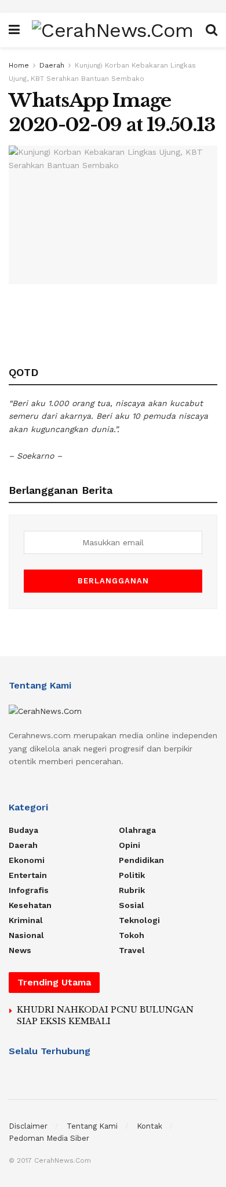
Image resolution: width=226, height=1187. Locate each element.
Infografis (29, 890)
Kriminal (26, 920)
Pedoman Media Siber (49, 1138)
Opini (129, 845)
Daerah (51, 65)
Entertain (28, 875)
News (20, 950)
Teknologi (139, 920)
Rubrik (132, 890)
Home (19, 65)
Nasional (26, 935)
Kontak (149, 1126)
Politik (132, 875)
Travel (132, 950)
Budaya (23, 830)
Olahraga (137, 830)
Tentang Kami (92, 1126)
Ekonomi (27, 860)
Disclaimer (28, 1126)
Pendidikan (141, 860)
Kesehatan (30, 905)
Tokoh (131, 935)
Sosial (131, 905)
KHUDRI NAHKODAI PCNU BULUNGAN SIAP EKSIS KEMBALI (105, 1015)
